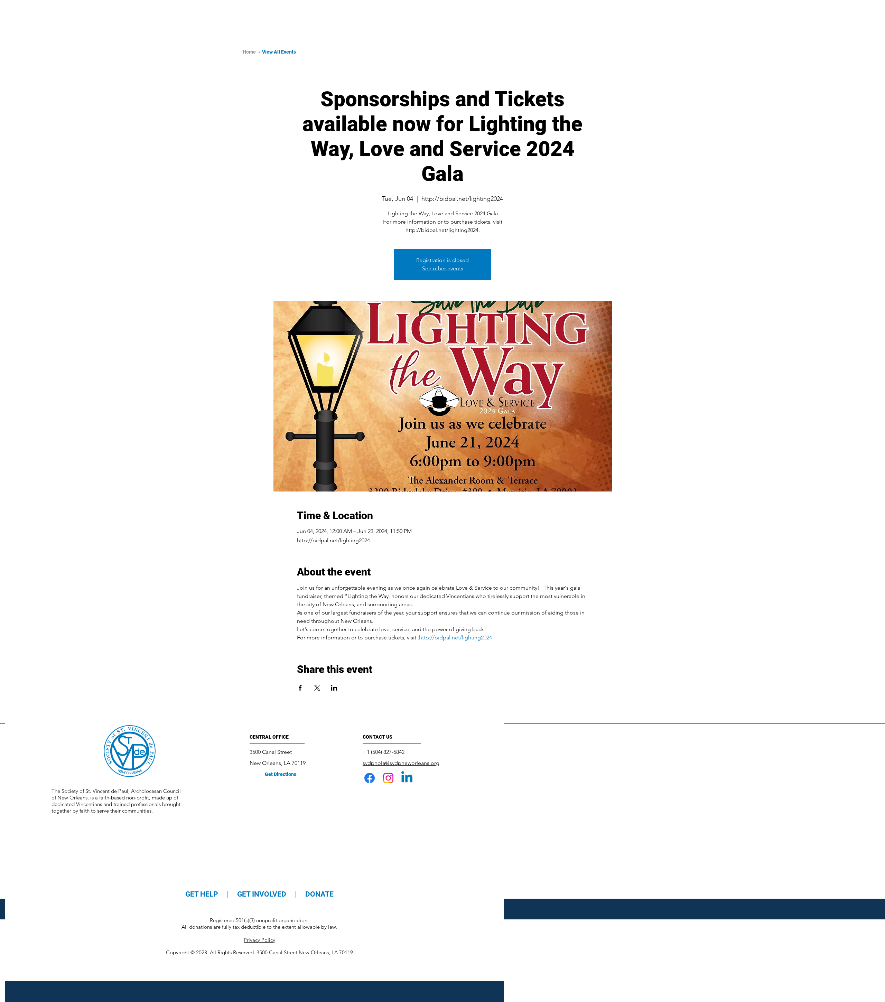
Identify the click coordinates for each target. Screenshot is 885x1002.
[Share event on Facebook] (300, 688)
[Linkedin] (407, 778)
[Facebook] (369, 778)
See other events (442, 268)
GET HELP (202, 894)
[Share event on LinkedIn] (334, 688)
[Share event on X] (317, 688)
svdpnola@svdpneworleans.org (401, 763)
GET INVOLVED (261, 894)
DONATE (319, 894)
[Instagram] (388, 778)
